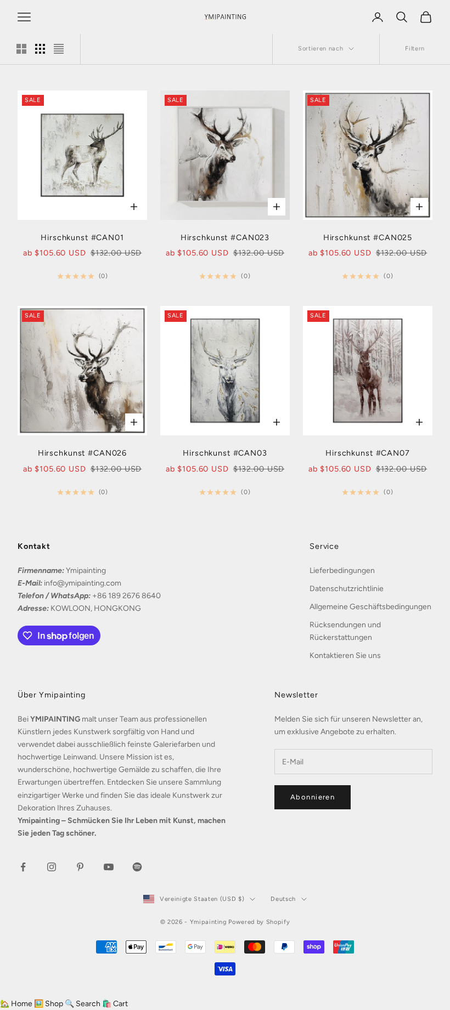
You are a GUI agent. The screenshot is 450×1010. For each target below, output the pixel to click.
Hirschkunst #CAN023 (225, 237)
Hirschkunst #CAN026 (82, 453)
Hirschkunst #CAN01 (82, 237)
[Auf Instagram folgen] (51, 866)
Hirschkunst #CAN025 (367, 237)
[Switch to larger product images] (21, 49)
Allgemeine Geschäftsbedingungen (370, 606)
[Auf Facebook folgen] (23, 866)
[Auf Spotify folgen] (137, 866)
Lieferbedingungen (342, 570)
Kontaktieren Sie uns (345, 655)
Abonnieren (312, 797)
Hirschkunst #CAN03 (225, 453)
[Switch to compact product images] (59, 49)
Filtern (415, 48)
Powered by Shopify (259, 922)
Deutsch (283, 899)
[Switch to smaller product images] (40, 49)
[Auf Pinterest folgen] (80, 866)
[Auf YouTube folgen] (108, 866)
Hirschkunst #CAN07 (367, 453)
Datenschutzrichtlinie (347, 588)
